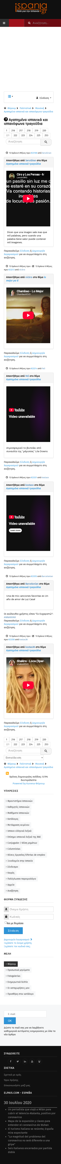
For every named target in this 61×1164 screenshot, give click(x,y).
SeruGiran (46, 153)
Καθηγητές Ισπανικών (18, 807)
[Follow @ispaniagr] (17, 1061)
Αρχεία (10, 884)
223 (23, 135)
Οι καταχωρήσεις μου (18, 988)
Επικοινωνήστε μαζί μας (17, 1085)
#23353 (34, 576)
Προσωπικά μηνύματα (18, 970)
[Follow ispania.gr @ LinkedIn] (25, 1061)
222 (15, 135)
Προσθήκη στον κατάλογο (20, 994)
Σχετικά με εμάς (12, 1074)
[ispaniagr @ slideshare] (39, 1061)
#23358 (11, 639)
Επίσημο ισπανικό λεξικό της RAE (24, 837)
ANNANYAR (10, 617)
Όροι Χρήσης (11, 1080)
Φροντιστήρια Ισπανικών (20, 801)
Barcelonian (47, 576)
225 (38, 135)
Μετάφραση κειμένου (18, 825)
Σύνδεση (24, 250)
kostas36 (23, 639)
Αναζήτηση (12, 890)
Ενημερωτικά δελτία (17, 982)
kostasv (45, 477)
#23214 (34, 368)
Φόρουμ (11, 964)
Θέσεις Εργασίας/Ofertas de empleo (26, 855)
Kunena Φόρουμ (35, 783)
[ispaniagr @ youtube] (32, 1061)
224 (31, 135)
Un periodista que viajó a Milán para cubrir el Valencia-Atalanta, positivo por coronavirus (31, 1113)
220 (44, 130)
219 (36, 130)
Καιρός (10, 872)
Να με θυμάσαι (15, 923)
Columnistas (13, 849)
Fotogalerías (13, 976)
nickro (22, 269)
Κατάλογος (12, 819)
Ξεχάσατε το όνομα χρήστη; (18, 943)
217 (21, 130)
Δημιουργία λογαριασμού (17, 939)
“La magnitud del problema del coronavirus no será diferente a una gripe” (29, 1140)
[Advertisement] (30, 61)
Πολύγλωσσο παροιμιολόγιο (21, 878)
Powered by (19, 783)
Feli (43, 368)
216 (13, 130)
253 (46, 135)
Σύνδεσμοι (12, 866)
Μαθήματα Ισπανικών (18, 813)
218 (28, 130)
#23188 (34, 153)
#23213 (11, 269)
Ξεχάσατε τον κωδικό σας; (17, 946)
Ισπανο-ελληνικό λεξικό (19, 831)
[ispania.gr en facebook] (10, 1061)
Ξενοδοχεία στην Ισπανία (20, 860)
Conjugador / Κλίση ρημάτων (22, 843)
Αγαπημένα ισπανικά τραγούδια (23, 163)
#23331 (34, 477)
